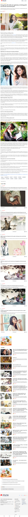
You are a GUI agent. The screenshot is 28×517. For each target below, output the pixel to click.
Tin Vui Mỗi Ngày (17, 500)
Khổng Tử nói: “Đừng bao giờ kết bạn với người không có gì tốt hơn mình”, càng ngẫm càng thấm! (19, 394)
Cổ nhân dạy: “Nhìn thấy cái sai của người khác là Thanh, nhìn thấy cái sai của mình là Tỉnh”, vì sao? (20, 379)
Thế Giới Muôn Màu (17, 506)
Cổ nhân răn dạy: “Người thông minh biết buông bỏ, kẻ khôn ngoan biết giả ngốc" (19, 417)
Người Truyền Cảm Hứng (17, 502)
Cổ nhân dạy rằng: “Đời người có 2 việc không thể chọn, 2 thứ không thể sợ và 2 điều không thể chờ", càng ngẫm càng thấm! (20, 387)
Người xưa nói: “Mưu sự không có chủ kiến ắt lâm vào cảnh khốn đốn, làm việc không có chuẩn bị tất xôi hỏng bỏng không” (20, 438)
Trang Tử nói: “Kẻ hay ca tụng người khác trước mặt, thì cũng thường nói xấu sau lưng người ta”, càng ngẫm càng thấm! (20, 409)
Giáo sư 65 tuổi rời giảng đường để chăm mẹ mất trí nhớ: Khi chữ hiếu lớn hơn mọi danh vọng (20, 350)
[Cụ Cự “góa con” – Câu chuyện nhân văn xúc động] (6, 463)
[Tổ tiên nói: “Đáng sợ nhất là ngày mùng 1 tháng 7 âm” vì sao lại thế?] (6, 425)
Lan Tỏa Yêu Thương (17, 503)
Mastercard (23, 502)
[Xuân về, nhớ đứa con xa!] (6, 367)
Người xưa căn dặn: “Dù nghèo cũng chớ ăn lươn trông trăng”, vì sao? (20, 431)
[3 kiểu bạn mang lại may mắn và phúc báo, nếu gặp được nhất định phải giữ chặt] (13, 272)
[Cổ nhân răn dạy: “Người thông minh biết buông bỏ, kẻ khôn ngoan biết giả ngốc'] (6, 418)
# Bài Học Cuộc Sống (4, 3)
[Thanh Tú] (13, 354)
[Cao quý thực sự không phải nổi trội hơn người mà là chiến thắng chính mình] (13, 222)
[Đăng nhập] (26, 1)
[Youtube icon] (25, 495)
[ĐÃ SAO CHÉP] (15, 516)
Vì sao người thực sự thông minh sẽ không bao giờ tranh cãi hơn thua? (12, 285)
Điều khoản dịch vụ (17, 509)
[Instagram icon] (21, 495)
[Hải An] (13, 360)
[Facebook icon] (19, 495)
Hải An (15, 360)
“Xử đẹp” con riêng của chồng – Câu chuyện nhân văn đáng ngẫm (20, 445)
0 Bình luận (14, 207)
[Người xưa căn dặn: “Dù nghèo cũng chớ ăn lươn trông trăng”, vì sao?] (6, 432)
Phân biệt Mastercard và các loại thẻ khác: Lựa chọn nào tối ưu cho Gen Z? (11, 484)
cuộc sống (14, 34)
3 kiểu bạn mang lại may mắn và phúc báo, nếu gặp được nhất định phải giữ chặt (13, 262)
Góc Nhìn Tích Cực (17, 507)
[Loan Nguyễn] (1, 186)
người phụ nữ (14, 42)
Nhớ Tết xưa (15, 357)
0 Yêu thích (3, 207)
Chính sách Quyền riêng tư (17, 511)
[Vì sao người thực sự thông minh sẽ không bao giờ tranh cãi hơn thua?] (13, 296)
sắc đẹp (12, 178)
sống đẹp (20, 178)
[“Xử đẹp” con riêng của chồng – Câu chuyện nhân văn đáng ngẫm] (6, 447)
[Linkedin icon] (23, 495)
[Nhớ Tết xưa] (6, 359)
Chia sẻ (26, 207)
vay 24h (23, 500)
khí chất (16, 178)
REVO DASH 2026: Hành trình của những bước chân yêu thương (9, 479)
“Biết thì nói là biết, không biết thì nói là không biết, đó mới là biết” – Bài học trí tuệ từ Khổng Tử (20, 401)
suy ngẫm (7, 178)
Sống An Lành (17, 505)
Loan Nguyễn (3, 11)
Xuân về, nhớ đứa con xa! (17, 364)
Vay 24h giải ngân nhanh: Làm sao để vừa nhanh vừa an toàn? (10, 482)
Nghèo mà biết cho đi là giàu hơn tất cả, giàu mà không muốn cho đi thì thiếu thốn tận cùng (13, 237)
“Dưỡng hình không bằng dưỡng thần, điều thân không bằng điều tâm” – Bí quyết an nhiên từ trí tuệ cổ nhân (20, 372)
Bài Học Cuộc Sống (17, 504)
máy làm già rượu (24, 504)
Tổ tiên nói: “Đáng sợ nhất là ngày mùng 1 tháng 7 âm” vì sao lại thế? (19, 424)
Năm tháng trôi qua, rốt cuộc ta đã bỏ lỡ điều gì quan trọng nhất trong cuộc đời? (14, 187)
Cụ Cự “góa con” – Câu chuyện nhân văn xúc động (19, 461)
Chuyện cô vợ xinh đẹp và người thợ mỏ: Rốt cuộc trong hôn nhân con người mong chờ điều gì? (13, 311)
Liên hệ (16, 514)
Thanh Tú (15, 354)
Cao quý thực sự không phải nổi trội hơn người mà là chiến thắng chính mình (13, 212)
